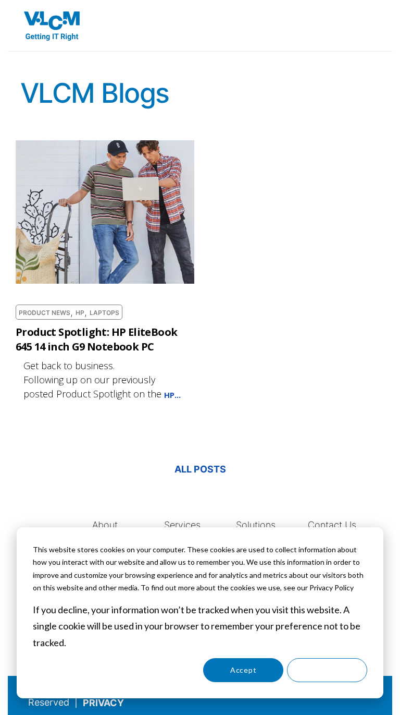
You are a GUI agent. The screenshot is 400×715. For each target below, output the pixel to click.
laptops (104, 313)
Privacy (103, 702)
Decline (327, 669)
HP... (172, 395)
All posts (200, 469)
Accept (243, 669)
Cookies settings (159, 669)
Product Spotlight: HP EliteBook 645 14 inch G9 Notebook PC (96, 339)
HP (80, 313)
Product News (44, 313)
